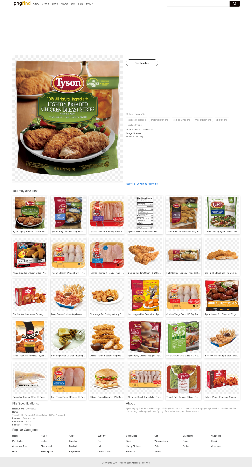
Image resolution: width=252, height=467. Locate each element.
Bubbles (73, 440)
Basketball (188, 435)
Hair (100, 446)
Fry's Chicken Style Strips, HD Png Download (187, 355)
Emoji (55, 3)
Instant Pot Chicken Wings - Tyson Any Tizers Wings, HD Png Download (46, 355)
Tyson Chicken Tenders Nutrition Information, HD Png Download (157, 231)
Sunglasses (131, 435)
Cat (156, 435)
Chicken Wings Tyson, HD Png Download (185, 314)
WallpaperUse (161, 440)
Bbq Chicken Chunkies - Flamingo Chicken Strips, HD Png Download (44, 314)
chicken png (221, 119)
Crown (45, 3)
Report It (130, 183)
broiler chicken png (159, 119)
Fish (156, 446)
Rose (185, 440)
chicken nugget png (137, 119)
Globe (186, 446)
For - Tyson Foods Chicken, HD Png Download (72, 396)
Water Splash (47, 451)
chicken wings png (181, 119)
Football (73, 446)
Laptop (44, 440)
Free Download (142, 62)
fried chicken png (203, 119)
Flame (44, 435)
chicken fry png (135, 124)
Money (157, 451)
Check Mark (46, 446)
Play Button (17, 440)
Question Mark (105, 451)
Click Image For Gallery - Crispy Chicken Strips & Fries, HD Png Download (124, 314)
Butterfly (102, 435)
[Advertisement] (67, 34)
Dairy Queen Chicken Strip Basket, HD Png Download (76, 314)
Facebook (130, 451)
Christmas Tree (19, 446)
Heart (15, 435)
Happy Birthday (133, 446)
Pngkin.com (74, 451)
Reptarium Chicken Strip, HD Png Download (33, 396)
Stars (80, 3)
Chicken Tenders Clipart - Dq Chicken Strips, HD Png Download (157, 272)
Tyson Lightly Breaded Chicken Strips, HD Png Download (39, 231)
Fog (99, 440)
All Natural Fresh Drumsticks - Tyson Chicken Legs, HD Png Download (160, 396)
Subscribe (216, 435)
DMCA (89, 3)
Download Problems (147, 183)
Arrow (36, 3)
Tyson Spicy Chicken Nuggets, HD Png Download (151, 355)
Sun (73, 3)
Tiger (128, 440)
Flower (64, 3)
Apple (72, 435)
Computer (216, 446)
